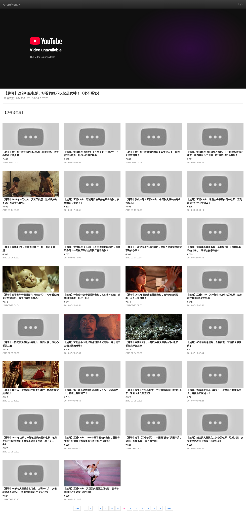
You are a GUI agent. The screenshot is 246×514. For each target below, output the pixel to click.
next (169, 508)
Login (240, 4)
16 (141, 508)
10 (106, 508)
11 (112, 508)
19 (159, 508)
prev (77, 508)
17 (147, 508)
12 (118, 508)
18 (153, 508)
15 (135, 508)
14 (129, 508)
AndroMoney (11, 4)
